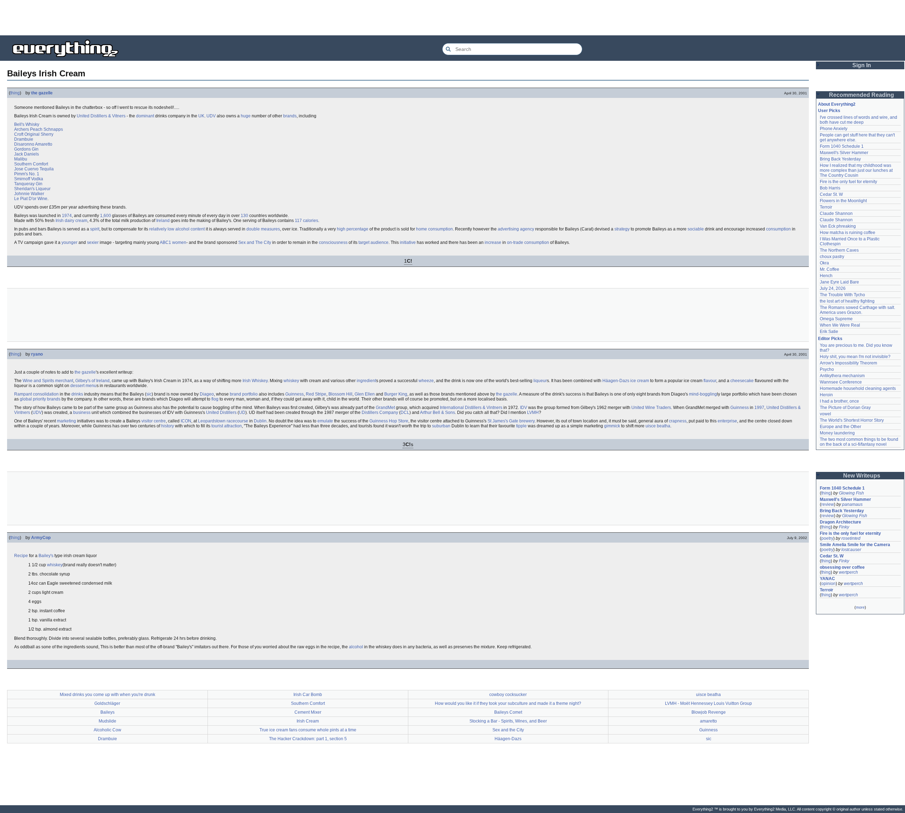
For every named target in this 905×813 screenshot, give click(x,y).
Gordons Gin (26, 149)
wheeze (426, 380)
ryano (37, 354)
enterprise (727, 421)
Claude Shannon (836, 213)
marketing (66, 421)
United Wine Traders (651, 407)
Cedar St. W (831, 194)
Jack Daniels (26, 154)
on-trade (515, 242)
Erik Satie (829, 331)
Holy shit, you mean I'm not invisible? (855, 356)
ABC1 (165, 242)
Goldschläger (107, 703)
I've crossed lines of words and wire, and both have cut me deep (859, 120)
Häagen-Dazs (615, 380)
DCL (405, 412)
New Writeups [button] (861, 476)
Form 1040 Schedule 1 (842, 146)
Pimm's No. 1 (26, 173)
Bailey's (46, 555)
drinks (77, 394)
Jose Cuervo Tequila (34, 168)
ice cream (639, 380)
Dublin (260, 421)
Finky (844, 527)
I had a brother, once (839, 401)
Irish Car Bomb (307, 694)
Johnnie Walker (29, 193)
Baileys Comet (508, 712)
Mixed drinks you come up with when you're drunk (107, 694)
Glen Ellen (365, 394)
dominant (145, 115)
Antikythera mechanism (842, 375)
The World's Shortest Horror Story (852, 420)
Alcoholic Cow (107, 729)
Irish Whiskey (255, 380)
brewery (527, 421)
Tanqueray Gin (28, 183)
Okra (824, 263)
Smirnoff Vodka (28, 178)
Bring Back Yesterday (840, 159)
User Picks (829, 110)
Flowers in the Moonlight (843, 200)
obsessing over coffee (842, 567)
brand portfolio (244, 394)
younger (69, 242)
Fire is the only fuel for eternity (848, 181)
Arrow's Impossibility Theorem (848, 363)
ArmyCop (41, 537)
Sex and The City (254, 242)
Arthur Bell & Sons (437, 412)
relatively (158, 229)
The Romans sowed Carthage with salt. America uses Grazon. (858, 310)
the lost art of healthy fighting (847, 301)
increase (493, 242)
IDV (523, 407)
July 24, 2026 (833, 288)
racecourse (237, 421)
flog (214, 399)
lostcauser (851, 549)
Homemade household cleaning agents (858, 388)
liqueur (540, 380)
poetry (827, 538)
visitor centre (153, 421)
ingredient (366, 380)
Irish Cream (308, 721)
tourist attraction (226, 425)
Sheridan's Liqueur (32, 188)
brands (290, 115)
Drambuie (23, 139)
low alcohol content (186, 229)
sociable (696, 229)
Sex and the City (508, 729)
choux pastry (832, 256)
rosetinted (850, 538)
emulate (325, 421)
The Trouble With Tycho (842, 294)
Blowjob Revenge (708, 712)
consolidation (46, 394)
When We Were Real (840, 325)
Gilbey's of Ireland (92, 380)
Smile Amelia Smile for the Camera (855, 544)
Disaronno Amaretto (33, 144)
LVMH (533, 412)
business (81, 412)
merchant (64, 380)
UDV (211, 115)
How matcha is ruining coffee (847, 232)
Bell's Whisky (26, 124)
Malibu (20, 159)
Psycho (827, 369)
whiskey (291, 380)
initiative (408, 242)
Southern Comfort (31, 164)
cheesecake (742, 380)
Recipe (21, 555)
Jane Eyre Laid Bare (839, 282)
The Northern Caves (839, 250)
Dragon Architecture (840, 522)
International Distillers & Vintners (471, 407)
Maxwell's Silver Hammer (844, 152)
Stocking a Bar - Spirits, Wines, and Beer (508, 721)
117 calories (306, 220)
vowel (825, 413)
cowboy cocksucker (508, 694)
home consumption (434, 229)
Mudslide (107, 721)
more (860, 607)
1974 (67, 215)
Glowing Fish (851, 493)
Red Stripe (316, 394)
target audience (373, 242)
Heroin (826, 394)
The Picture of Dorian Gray (845, 407)
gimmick (612, 425)
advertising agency (516, 229)
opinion (828, 583)
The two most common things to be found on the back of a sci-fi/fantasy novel (859, 442)
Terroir (826, 207)
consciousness (333, 242)
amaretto (708, 721)
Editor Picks (830, 338)
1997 (759, 407)
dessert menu (83, 385)
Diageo (207, 394)
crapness (678, 421)
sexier (93, 242)
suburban (441, 425)
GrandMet (385, 407)
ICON (186, 421)
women (179, 242)
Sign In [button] (861, 65)
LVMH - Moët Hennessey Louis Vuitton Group (708, 703)
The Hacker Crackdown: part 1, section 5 (308, 738)
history (167, 425)
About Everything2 (837, 104)
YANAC (827, 578)
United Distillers (221, 412)
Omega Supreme (836, 318)
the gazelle (42, 92)
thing (15, 92)
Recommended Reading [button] (861, 95)
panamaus (852, 504)
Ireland (163, 220)
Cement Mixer (307, 712)
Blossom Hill (340, 394)
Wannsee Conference (841, 382)
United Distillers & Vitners (101, 115)
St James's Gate (502, 421)
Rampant (23, 394)
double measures (263, 229)
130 (244, 215)
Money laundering (837, 433)
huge (246, 115)
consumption (778, 229)
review (827, 504)
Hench (826, 275)
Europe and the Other (840, 426)
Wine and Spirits (38, 380)
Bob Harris (830, 188)
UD (242, 412)
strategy (622, 229)
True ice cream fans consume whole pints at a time (307, 729)
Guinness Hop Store (388, 421)
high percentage (352, 229)
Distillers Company (380, 412)
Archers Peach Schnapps (38, 129)
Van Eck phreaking (838, 226)
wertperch (848, 572)
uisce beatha (658, 425)
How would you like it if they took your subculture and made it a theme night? (508, 703)
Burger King (395, 394)
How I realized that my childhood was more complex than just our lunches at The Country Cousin (857, 170)
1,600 (105, 215)
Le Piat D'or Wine (30, 198)
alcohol (356, 646)
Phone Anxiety (833, 128)
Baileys (107, 712)
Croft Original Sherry (33, 134)
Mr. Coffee (829, 269)
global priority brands (40, 399)
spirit (94, 229)
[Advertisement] (452, 18)
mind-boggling (703, 394)
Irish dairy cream (71, 220)
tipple (521, 425)
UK (201, 115)
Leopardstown (212, 421)
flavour (709, 380)
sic (149, 394)
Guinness (294, 394)
